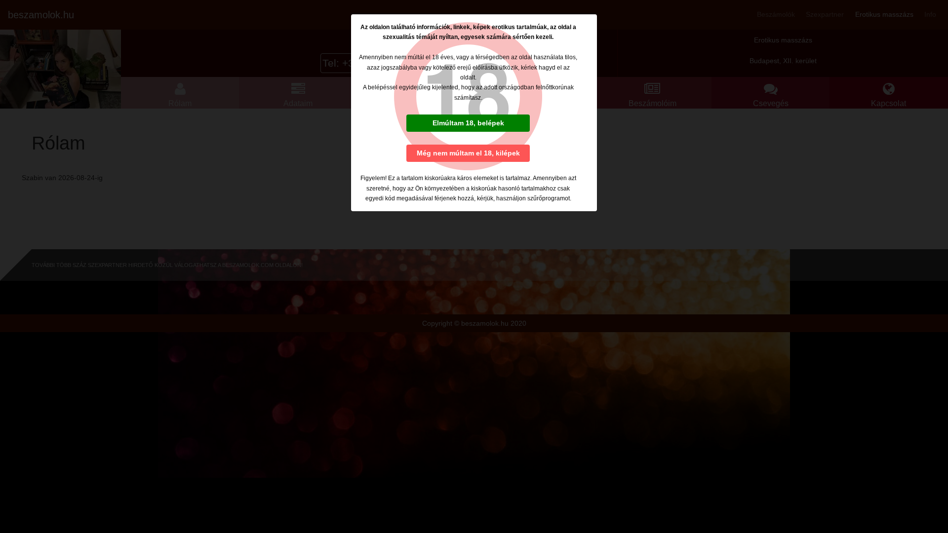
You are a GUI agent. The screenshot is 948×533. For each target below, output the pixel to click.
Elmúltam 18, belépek (468, 123)
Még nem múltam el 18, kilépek (468, 153)
